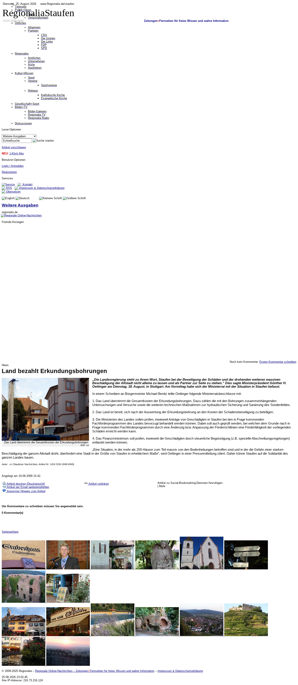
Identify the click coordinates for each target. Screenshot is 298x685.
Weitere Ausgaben (20, 205)
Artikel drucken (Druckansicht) (25, 483)
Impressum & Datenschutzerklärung (41, 188)
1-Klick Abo (16, 153)
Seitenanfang (10, 531)
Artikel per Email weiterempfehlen (27, 487)
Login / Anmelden (13, 166)
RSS (8, 188)
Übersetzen (13, 191)
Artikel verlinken (98, 483)
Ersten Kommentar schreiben (277, 361)
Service (10, 184)
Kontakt (27, 184)
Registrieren (9, 172)
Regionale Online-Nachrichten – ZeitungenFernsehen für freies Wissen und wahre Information (94, 671)
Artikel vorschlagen (14, 147)
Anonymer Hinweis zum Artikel (25, 491)
